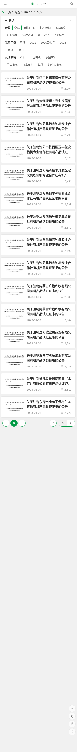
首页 (8, 12)
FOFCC (40, 4)
